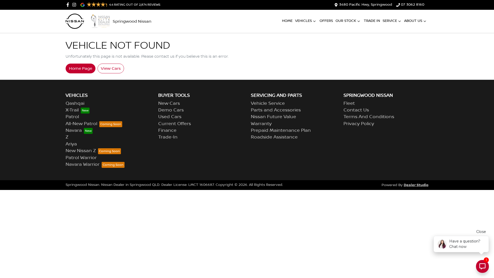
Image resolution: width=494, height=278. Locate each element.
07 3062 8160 (412, 5)
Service (390, 21)
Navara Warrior (83, 164)
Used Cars (169, 117)
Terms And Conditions (368, 117)
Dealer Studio (416, 185)
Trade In (372, 21)
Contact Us (356, 110)
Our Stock (346, 21)
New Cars (169, 103)
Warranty (261, 124)
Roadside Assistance (274, 137)
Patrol (72, 117)
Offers (326, 21)
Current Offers (174, 124)
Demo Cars (171, 110)
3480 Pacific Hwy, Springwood (365, 5)
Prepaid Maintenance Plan (281, 130)
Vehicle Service (268, 103)
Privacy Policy (358, 124)
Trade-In (168, 137)
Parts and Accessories (276, 110)
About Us (413, 21)
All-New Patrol (81, 124)
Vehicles (303, 21)
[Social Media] (69, 5)
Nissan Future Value (273, 117)
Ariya (71, 144)
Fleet (349, 103)
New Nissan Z (81, 151)
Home (287, 21)
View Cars (111, 68)
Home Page (80, 68)
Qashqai (75, 103)
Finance (167, 130)
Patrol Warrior (81, 158)
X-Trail (72, 110)
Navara (74, 130)
